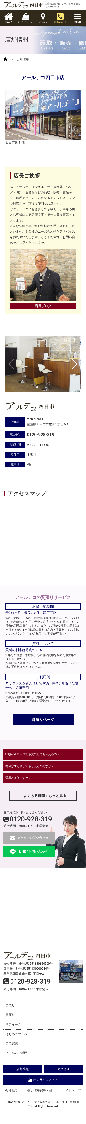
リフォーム (13, 1024)
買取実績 (11, 1043)
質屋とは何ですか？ (18, 778)
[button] (75, 364)
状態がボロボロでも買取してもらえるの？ (32, 754)
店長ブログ (43, 306)
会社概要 (11, 1090)
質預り (10, 1015)
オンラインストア (45, 1080)
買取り (10, 1005)
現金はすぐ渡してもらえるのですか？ (29, 766)
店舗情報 (22, 1069)
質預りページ (43, 719)
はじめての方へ (16, 1034)
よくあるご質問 (16, 1053)
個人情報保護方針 (39, 1090)
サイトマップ (71, 1090)
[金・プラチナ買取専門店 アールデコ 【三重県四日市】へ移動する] (5, 59)
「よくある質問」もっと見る (43, 795)
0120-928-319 (31, 819)
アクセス (63, 1069)
